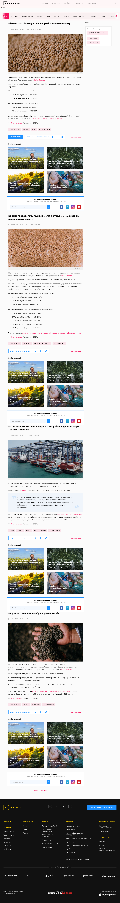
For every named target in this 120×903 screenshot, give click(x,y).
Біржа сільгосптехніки (50, 843)
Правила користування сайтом (107, 849)
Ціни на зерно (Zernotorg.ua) (47, 830)
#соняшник (36, 704)
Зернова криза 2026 (73, 826)
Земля (39, 16)
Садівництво (27, 16)
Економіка (7, 845)
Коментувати (15, 137)
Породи (25, 833)
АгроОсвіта (70, 849)
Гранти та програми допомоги (77, 845)
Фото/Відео (91, 3)
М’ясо (103, 16)
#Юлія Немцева (44, 129)
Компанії (26, 829)
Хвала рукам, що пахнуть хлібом (77, 859)
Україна (14, 16)
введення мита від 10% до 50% (69, 514)
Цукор (93, 16)
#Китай (20, 530)
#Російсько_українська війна (96, 33)
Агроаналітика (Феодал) (47, 835)
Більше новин (40, 790)
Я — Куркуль (70, 852)
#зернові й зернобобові (42, 343)
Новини (45, 3)
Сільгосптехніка (80, 16)
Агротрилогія (70, 829)
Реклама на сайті (105, 831)
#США (12, 530)
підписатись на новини (102, 807)
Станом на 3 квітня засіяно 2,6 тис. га (47, 119)
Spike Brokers (39, 80)
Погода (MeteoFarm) (49, 826)
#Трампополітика (40, 530)
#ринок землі (93, 38)
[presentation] (4, 16)
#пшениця (26, 343)
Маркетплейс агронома (47, 848)
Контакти (102, 845)
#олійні (25, 129)
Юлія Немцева (16, 123)
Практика (7, 838)
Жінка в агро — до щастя (74, 856)
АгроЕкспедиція (72, 842)
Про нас (102, 842)
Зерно (56, 16)
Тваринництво (9, 835)
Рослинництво (9, 831)
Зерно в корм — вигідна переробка (79, 838)
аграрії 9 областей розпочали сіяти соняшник (51, 691)
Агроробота (46, 840)
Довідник (68, 3)
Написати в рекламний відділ (105, 827)
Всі (5, 16)
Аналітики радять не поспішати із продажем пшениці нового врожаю (52, 333)
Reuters (23, 490)
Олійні (66, 16)
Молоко (113, 16)
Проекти (79, 3)
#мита (28, 530)
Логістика (7, 849)
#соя (33, 129)
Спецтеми (56, 3)
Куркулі (25, 826)
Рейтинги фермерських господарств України (74, 834)
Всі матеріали (75, 137)
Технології (7, 842)
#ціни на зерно (15, 129)
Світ (48, 16)
